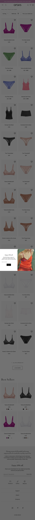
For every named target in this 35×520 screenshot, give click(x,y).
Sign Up (9, 264)
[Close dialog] (33, 250)
